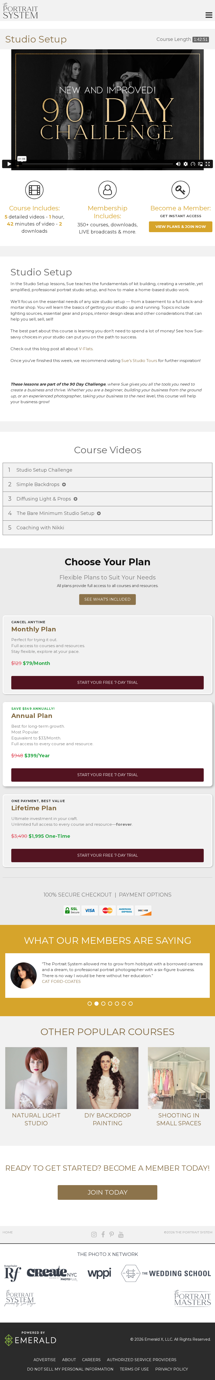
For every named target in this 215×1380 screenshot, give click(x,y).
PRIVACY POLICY (171, 1369)
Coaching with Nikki (37, 527)
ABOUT (69, 1359)
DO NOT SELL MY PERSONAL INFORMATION (70, 1369)
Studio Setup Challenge (41, 469)
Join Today (107, 1192)
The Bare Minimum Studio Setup (52, 513)
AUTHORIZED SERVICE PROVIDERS (141, 1359)
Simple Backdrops (35, 484)
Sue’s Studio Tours (139, 360)
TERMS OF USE (134, 1369)
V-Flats (86, 348)
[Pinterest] (112, 1234)
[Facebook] (103, 1234)
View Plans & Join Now (180, 226)
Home (8, 1232)
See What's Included (107, 599)
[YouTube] (121, 1234)
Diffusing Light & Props (41, 498)
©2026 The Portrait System (188, 1232)
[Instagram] (94, 1234)
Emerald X (153, 1339)
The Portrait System (20, 10)
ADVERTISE (45, 1359)
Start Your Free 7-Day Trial (107, 682)
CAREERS (91, 1359)
